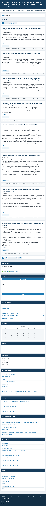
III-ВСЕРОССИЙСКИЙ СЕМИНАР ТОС (10, 465)
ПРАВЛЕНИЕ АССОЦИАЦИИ (8, 376)
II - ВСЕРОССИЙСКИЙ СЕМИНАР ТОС (10, 462)
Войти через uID (23, 279)
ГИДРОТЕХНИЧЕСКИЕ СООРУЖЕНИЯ (10, 427)
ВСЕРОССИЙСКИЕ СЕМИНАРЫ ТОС (10, 404)
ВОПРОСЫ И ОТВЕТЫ (7, 434)
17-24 (9, 257)
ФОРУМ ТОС (4, 453)
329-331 (20, 257)
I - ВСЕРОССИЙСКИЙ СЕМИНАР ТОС (10, 460)
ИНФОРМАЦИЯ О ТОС (7, 448)
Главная (3, 15)
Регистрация (4, 269)
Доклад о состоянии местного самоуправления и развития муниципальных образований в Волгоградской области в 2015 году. (21, 392)
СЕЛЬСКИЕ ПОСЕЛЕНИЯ (7, 481)
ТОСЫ (3, 483)
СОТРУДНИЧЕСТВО (38, 10)
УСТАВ (3, 379)
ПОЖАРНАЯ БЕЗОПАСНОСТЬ (8, 424)
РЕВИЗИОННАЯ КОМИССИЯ (8, 374)
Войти (23, 294)
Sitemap (2, 503)
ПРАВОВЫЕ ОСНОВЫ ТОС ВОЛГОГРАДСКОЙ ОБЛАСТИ (14, 450)
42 (13, 23)
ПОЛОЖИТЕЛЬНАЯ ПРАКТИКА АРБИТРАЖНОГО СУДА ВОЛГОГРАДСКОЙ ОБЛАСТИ (20, 422)
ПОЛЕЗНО (4, 488)
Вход (9, 269)
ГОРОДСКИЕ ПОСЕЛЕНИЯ (8, 478)
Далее (4, 67)
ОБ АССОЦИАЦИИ (30, 10)
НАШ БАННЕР (5, 386)
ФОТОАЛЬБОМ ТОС (6, 445)
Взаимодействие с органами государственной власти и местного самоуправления (19, 432)
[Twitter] (16, 271)
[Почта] (7, 271)
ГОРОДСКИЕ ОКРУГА (10, 10)
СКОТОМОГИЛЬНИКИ (6, 429)
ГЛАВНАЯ (3, 10)
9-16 (6, 257)
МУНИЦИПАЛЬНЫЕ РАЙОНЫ (20, 10)
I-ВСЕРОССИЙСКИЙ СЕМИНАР (9, 406)
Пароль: (3, 288)
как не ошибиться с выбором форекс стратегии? (11, 347)
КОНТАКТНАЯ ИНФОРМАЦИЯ (8, 381)
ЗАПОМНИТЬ (5, 292)
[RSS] (3, 271)
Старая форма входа (6, 282)
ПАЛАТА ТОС (5, 443)
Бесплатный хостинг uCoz (6, 498)
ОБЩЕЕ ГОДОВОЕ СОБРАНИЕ (8, 389)
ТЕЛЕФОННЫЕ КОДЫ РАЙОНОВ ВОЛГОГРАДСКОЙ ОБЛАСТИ (15, 401)
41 (11, 23)
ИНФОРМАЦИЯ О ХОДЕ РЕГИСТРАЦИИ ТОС (11, 455)
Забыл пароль (5, 296)
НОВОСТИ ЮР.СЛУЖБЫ (7, 419)
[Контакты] (11, 271)
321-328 (15, 257)
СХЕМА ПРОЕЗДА (6, 384)
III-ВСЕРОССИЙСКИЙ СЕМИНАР (9, 411)
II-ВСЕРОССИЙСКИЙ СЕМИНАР (9, 408)
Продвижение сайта (5, 501)
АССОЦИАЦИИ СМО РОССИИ (8, 486)
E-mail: (3, 284)
